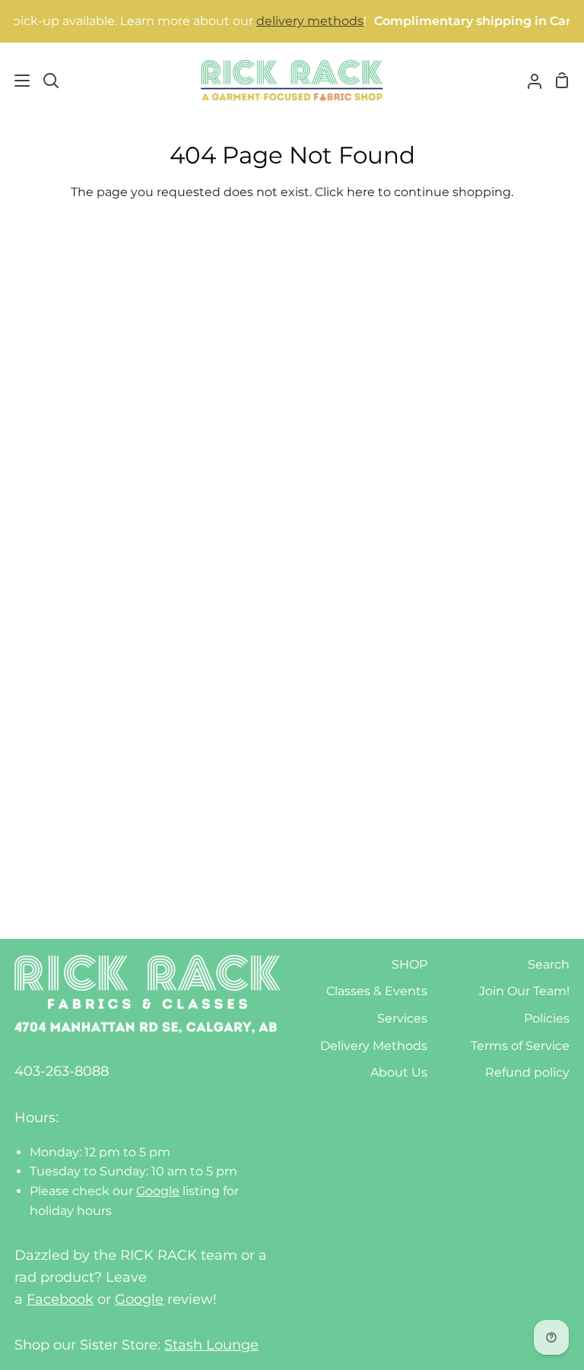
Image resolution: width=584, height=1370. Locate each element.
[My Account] (528, 80)
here (361, 192)
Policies (547, 1018)
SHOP (409, 964)
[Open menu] (15, 80)
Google (157, 1191)
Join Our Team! (524, 991)
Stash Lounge (211, 1345)
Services (402, 1018)
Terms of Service (520, 1046)
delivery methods (297, 21)
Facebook (60, 1299)
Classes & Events (376, 991)
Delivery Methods (373, 1046)
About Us (398, 1072)
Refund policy (527, 1072)
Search (549, 964)
